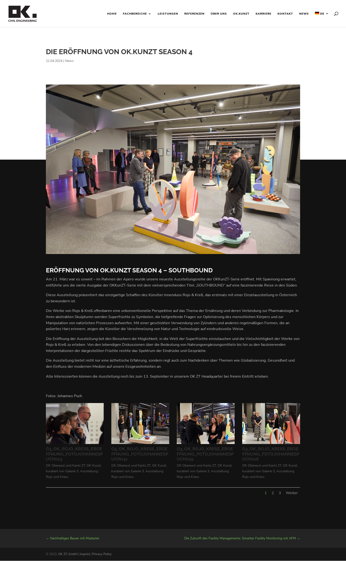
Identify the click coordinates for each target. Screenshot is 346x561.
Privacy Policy (102, 554)
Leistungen (168, 14)
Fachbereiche (135, 14)
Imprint (85, 554)
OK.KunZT (241, 14)
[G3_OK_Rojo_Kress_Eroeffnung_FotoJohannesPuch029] (206, 444)
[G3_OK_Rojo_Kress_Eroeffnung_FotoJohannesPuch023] (75, 444)
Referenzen (194, 14)
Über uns (219, 14)
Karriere (263, 14)
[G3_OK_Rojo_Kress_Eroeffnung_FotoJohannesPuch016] (271, 444)
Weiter (292, 493)
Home (112, 14)
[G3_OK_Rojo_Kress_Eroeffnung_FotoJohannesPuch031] (140, 444)
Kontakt (285, 14)
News (304, 14)
